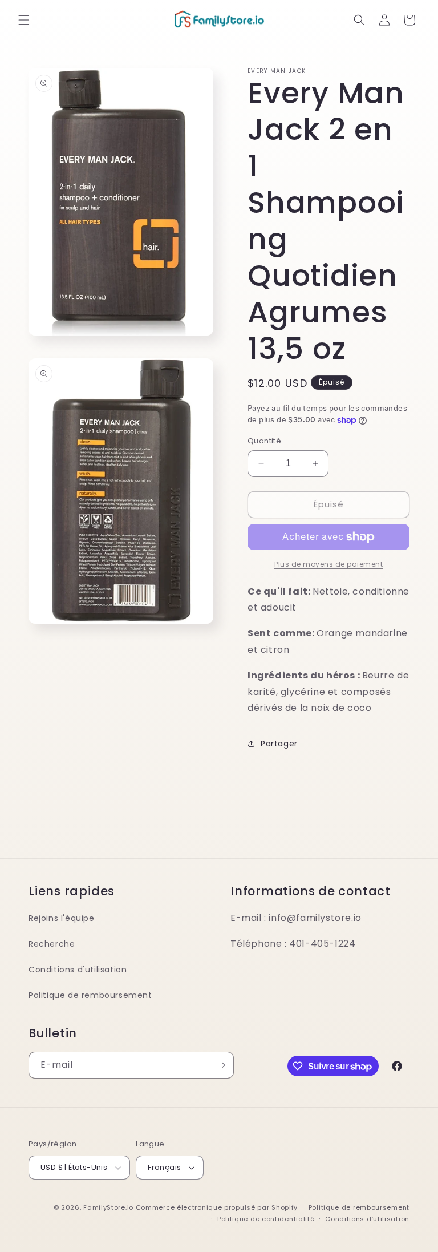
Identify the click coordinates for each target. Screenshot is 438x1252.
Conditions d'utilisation (78, 969)
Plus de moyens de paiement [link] (328, 564)
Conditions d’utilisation (367, 1218)
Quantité (264, 440)
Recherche (52, 944)
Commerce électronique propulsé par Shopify (217, 1207)
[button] (23, 20)
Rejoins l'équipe (62, 918)
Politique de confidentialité (266, 1218)
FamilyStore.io (108, 1207)
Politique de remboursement (90, 995)
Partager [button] (279, 743)
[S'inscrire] (220, 1065)
